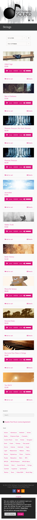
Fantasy (18, 443)
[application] (18, 71)
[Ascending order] (29, 38)
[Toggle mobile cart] (29, 20)
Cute (16, 440)
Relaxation (13, 458)
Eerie (5, 443)
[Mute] (24, 71)
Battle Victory (9, 257)
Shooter (6, 465)
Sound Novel (21, 465)
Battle (6, 436)
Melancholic (13, 451)
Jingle (27, 447)
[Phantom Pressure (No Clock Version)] (18, 120)
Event (11, 443)
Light (5, 451)
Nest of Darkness (10, 96)
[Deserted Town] (18, 313)
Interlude (20, 447)
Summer (6, 469)
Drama (22, 440)
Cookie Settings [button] (10, 514)
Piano (21, 454)
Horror (6, 447)
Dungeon (29, 440)
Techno (6, 472)
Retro (20, 458)
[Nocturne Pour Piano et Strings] (18, 345)
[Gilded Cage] (18, 56)
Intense (13, 447)
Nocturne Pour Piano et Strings (15, 353)
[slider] (28, 70)
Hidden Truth (9, 225)
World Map (29, 472)
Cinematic (25, 436)
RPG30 (6, 461)
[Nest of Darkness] (18, 88)
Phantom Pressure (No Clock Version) (18, 128)
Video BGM (20, 472)
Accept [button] (21, 514)
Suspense (14, 469)
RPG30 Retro (26, 461)
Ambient (21, 432)
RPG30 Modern (15, 461)
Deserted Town (10, 321)
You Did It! (8, 385)
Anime (29, 432)
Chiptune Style (14, 436)
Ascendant (8, 193)
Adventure (13, 432)
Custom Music (8, 440)
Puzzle (6, 458)
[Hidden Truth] (18, 217)
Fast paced (26, 443)
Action (6, 432)
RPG (26, 458)
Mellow (22, 451)
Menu (28, 451)
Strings (29, 465)
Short (13, 465)
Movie (6, 454)
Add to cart (9, 79)
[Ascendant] (18, 184)
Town (12, 472)
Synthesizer (23, 469)
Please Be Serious (11, 289)
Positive (27, 454)
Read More (24, 508)
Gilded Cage (9, 64)
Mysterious (13, 454)
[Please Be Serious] (18, 281)
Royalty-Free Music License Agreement (17, 422)
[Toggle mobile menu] (33, 20)
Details (30, 79)
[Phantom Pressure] (18, 152)
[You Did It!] (18, 377)
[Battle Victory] (18, 249)
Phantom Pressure (11, 160)
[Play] (7, 71)
